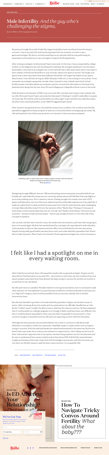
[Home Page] (54, 3)
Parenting (19, 4)
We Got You (62, 355)
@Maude (48, 182)
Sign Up (5, 438)
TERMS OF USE (98, 447)
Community (39, 4)
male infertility (37, 355)
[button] (101, 3)
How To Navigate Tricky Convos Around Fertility (80, 418)
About (93, 4)
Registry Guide (68, 4)
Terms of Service (37, 435)
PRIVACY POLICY (85, 447)
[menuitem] (8, 3)
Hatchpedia (85, 4)
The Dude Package (50, 355)
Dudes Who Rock (12, 12)
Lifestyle (28, 4)
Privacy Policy (28, 435)
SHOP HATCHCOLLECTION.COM (48, 447)
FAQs (77, 4)
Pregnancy (7, 4)
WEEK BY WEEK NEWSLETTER (69, 447)
